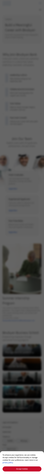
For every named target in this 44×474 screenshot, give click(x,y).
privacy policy (8, 463)
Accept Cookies (22, 469)
